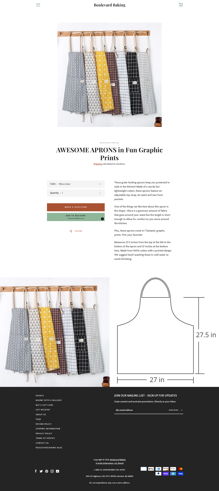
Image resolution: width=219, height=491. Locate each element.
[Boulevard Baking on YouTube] (57, 470)
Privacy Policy (44, 434)
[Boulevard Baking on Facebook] (35, 470)
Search (40, 396)
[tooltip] (102, 218)
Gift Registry (43, 410)
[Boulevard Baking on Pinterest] (46, 470)
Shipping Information (48, 429)
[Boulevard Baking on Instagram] (52, 470)
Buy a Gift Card (44, 405)
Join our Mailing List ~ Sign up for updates (145, 395)
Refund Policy (44, 424)
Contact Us (42, 443)
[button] (76, 217)
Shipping (97, 164)
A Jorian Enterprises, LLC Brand (109, 463)
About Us (41, 415)
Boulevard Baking (109, 5)
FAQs (38, 419)
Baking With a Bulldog (49, 400)
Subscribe (174, 410)
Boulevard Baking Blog (49, 448)
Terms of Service (45, 438)
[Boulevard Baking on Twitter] (41, 470)
